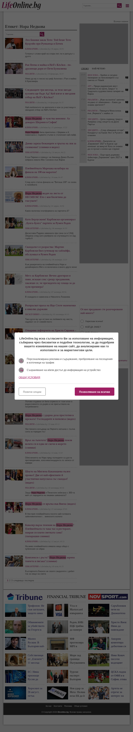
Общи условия (29, 377)
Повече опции (32, 391)
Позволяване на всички (94, 391)
